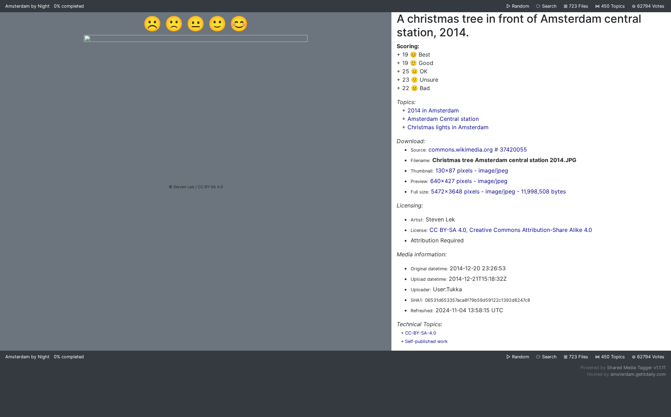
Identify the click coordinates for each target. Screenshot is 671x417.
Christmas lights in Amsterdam (448, 127)
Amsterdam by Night (27, 6)
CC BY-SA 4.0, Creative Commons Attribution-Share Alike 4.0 (511, 229)
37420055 (513, 149)
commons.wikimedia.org (460, 149)
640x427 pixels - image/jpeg (468, 180)
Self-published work (426, 341)
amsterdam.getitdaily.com (638, 374)
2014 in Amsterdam (433, 110)
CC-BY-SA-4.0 (420, 333)
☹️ (152, 23)
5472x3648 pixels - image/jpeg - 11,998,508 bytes (498, 191)
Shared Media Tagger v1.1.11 (636, 367)
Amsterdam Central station (443, 118)
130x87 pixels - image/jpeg (471, 170)
